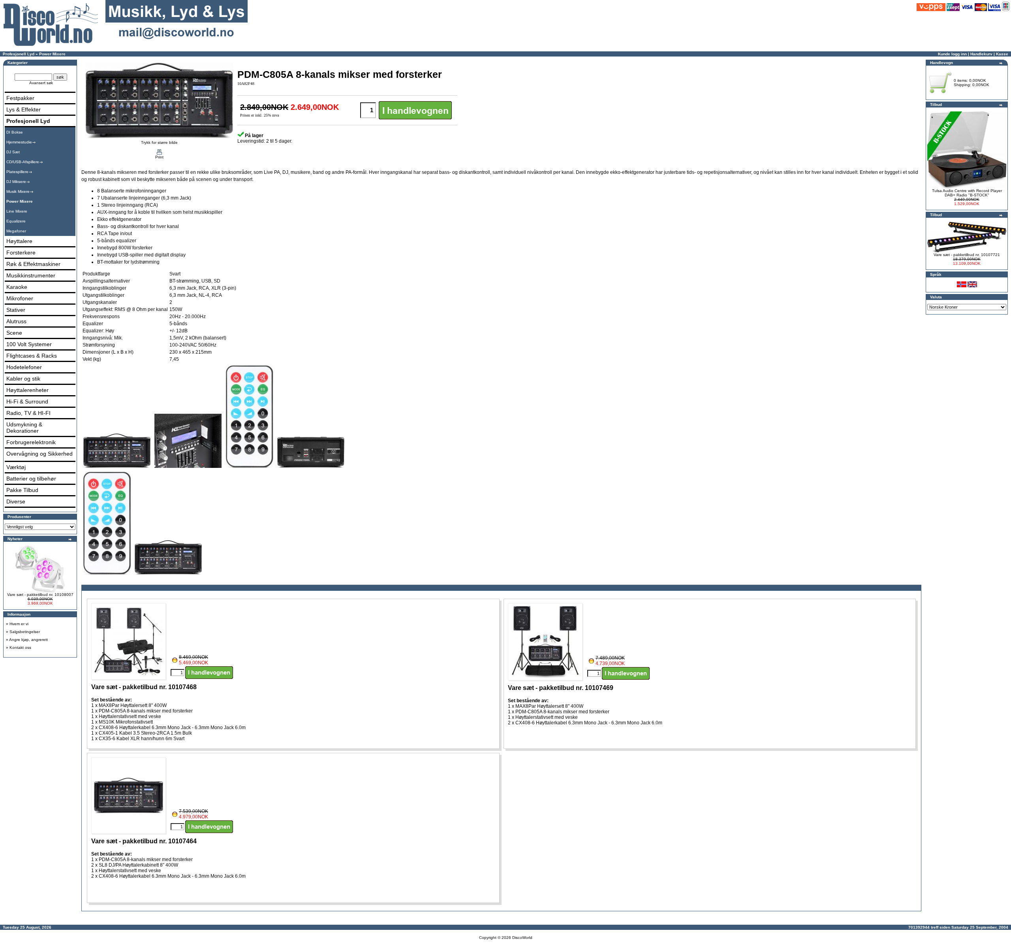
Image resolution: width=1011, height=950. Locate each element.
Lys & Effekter (23, 109)
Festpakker (20, 98)
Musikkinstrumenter (30, 275)
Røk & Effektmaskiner (33, 264)
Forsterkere (21, 252)
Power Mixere (52, 54)
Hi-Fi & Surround (27, 401)
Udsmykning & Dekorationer (24, 427)
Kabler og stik (23, 378)
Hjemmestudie (19, 142)
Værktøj (16, 467)
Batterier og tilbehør (31, 478)
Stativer (15, 310)
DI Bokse (14, 132)
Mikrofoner (19, 298)
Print (159, 157)
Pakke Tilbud (22, 490)
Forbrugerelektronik (31, 442)
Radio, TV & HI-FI (28, 413)
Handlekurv (981, 54)
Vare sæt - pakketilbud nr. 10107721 (967, 255)
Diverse (15, 501)
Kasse (1002, 54)
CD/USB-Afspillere (22, 162)
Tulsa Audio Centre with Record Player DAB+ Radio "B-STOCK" (967, 192)
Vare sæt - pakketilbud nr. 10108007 (40, 594)
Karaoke (16, 287)
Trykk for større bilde (159, 142)
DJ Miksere (16, 181)
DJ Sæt (13, 152)
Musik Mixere (18, 191)
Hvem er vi (18, 624)
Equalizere (16, 221)
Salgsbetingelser (24, 632)
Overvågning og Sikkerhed (39, 453)
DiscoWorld (522, 937)
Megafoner (16, 231)
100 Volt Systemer (29, 344)
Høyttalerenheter (27, 390)
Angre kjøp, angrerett (28, 639)
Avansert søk (41, 83)
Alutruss (16, 321)
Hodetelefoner (24, 367)
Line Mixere (16, 211)
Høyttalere (19, 241)
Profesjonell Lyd (18, 54)
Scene (14, 333)
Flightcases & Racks (31, 355)
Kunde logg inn (952, 54)
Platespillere (17, 172)
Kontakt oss (20, 647)
